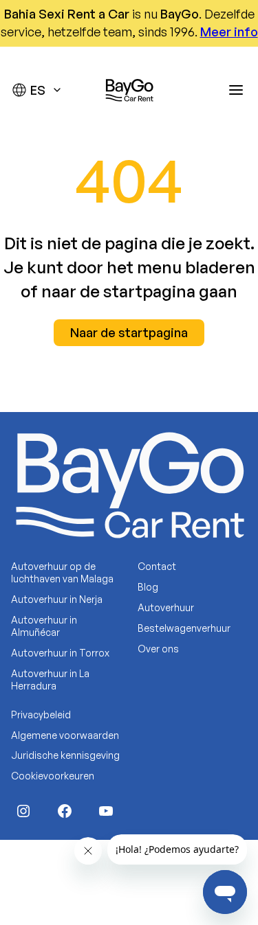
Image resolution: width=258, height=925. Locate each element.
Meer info (229, 31)
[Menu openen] (236, 90)
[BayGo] (129, 90)
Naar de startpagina (129, 332)
